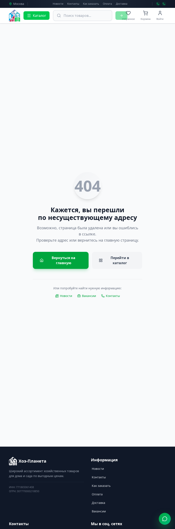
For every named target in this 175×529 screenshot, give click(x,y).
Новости (58, 4)
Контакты (73, 4)
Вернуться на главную (63, 260)
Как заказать (91, 4)
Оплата (107, 4)
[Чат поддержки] (165, 519)
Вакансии (89, 296)
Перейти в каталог (120, 260)
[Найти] (121, 15)
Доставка (121, 4)
